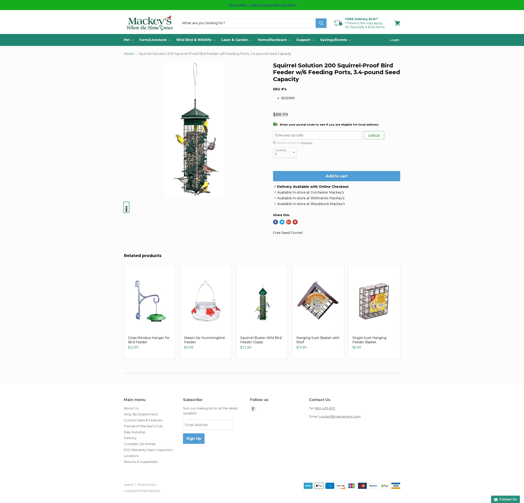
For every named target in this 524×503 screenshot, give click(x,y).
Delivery (130, 438)
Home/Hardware (273, 40)
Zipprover (307, 142)
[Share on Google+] (288, 222)
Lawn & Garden (235, 40)
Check (374, 135)
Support (304, 40)
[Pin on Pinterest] (295, 222)
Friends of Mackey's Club (143, 426)
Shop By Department (141, 414)
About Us (131, 408)
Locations (131, 456)
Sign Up (193, 438)
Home (129, 54)
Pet (127, 40)
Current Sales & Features (143, 420)
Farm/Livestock (153, 40)
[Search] (321, 23)
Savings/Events (334, 40)
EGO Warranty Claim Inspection (148, 450)
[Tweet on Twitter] (282, 222)
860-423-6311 (325, 408)
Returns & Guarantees (141, 462)
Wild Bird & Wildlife (194, 40)
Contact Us (507, 499)
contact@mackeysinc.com (340, 416)
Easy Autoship (135, 432)
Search (128, 484)
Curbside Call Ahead (139, 444)
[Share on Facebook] (275, 222)
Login (394, 40)
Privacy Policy (147, 484)
